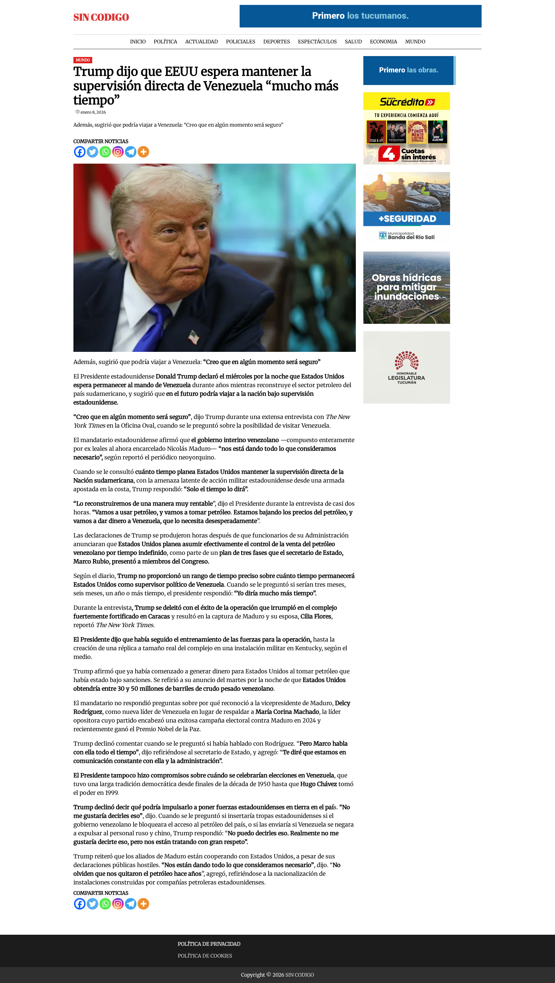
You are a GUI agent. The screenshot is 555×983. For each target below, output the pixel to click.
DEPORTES (276, 41)
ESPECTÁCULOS (317, 41)
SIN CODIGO (101, 16)
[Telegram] (130, 152)
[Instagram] (118, 152)
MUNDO (415, 41)
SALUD (353, 41)
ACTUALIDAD (201, 41)
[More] (143, 152)
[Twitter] (92, 152)
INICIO (138, 41)
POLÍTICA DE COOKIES (205, 956)
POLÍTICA (165, 41)
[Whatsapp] (105, 152)
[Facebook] (80, 152)
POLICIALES (240, 41)
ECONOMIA (383, 41)
